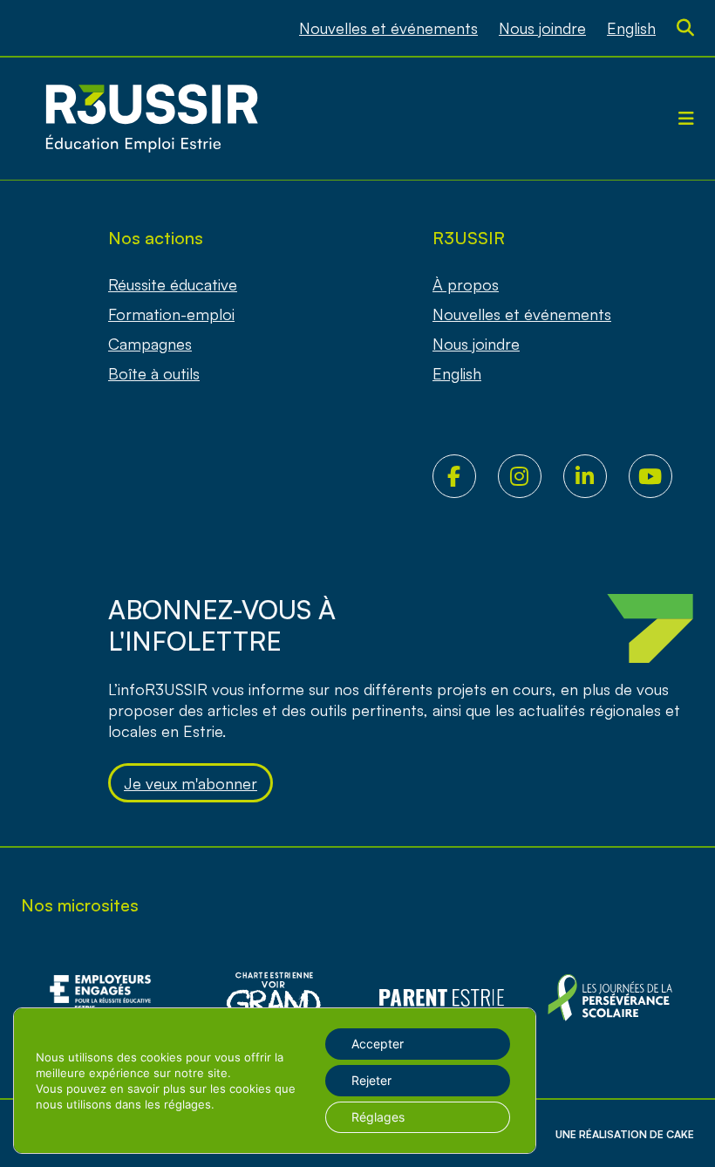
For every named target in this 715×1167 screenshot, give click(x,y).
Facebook (465, 476)
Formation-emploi (171, 314)
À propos (465, 284)
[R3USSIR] (152, 118)
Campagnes (150, 343)
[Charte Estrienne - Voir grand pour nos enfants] (610, 997)
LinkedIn (596, 476)
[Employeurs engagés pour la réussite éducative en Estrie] (105, 997)
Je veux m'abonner (190, 783)
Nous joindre (542, 28)
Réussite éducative (172, 284)
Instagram (530, 476)
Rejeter (371, 1080)
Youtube (661, 476)
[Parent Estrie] (442, 997)
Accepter (377, 1043)
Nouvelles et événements (388, 28)
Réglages (378, 1116)
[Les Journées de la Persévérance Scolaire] (273, 997)
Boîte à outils (154, 373)
